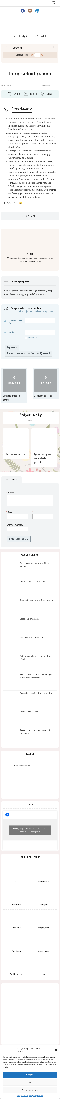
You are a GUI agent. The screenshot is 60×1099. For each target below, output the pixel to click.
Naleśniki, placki (43, 928)
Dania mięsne (16, 905)
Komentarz (31, 216)
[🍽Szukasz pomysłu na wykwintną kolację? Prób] (30, 781)
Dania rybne (44, 905)
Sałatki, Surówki (43, 951)
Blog (16, 881)
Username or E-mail (15, 321)
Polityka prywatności (36, 1096)
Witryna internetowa (15, 525)
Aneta (30, 254)
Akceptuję (30, 1075)
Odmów (30, 1082)
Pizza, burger (16, 951)
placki (30, 420)
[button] (55, 1050)
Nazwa (10, 512)
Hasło (11, 332)
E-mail (35, 512)
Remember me (33, 338)
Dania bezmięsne (43, 881)
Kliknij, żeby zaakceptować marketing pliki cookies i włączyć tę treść (30, 830)
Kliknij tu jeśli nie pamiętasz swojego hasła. (36, 311)
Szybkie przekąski (16, 974)
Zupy (43, 974)
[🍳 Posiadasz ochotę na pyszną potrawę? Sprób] (48, 781)
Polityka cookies (22, 1096)
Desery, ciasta (16, 928)
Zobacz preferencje (30, 1090)
